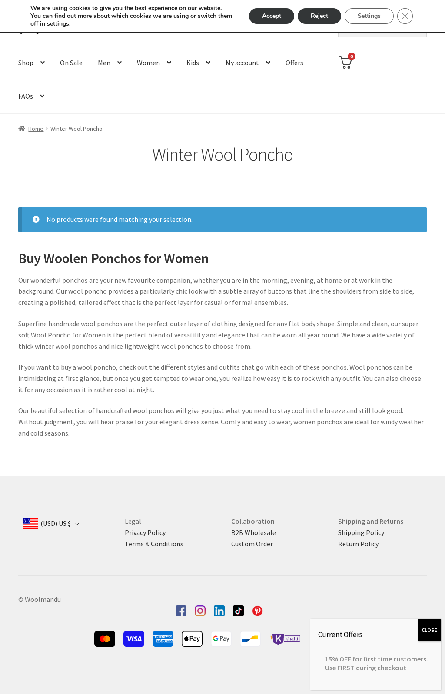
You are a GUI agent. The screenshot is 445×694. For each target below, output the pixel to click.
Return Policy (358, 543)
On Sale (71, 62)
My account (242, 62)
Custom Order (252, 543)
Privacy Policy (145, 532)
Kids (192, 62)
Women (148, 62)
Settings (369, 16)
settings (58, 24)
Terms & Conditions (154, 543)
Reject (319, 16)
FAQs (25, 96)
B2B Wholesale (253, 532)
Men (104, 62)
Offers (294, 62)
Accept (271, 16)
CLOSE (429, 630)
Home (35, 128)
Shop (25, 62)
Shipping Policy (361, 532)
